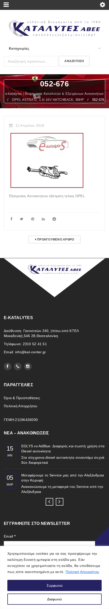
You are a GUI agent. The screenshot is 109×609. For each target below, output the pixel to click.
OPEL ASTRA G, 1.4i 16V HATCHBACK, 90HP (48, 100)
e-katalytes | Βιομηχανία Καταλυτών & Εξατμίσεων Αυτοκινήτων (54, 94)
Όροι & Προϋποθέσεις (22, 398)
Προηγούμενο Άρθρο (55, 239)
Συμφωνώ (55, 585)
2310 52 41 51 (35, 344)
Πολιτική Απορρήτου (82, 572)
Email (9, 536)
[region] (54, 577)
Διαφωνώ (54, 599)
